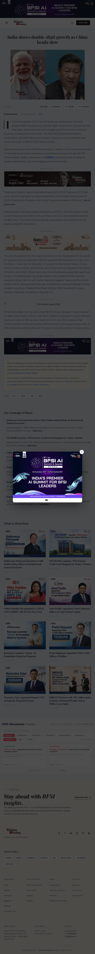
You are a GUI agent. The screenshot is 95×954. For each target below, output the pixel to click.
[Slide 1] (46, 500)
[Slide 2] (49, 500)
